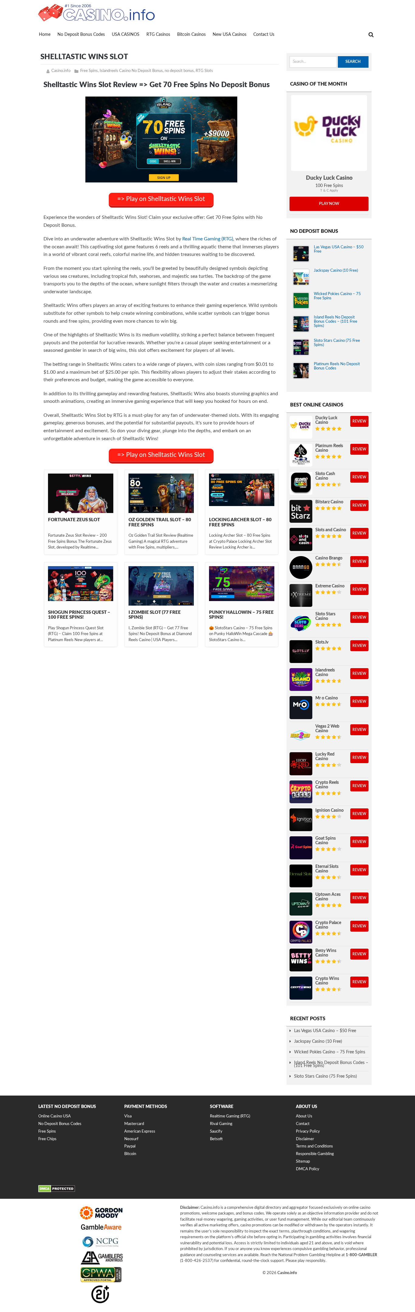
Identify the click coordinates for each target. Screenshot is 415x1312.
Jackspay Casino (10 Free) (336, 270)
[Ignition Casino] (301, 819)
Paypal (129, 1146)
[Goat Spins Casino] (301, 847)
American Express (139, 1132)
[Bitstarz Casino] (301, 511)
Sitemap (303, 1162)
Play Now (329, 204)
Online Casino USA (54, 1116)
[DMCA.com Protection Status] (56, 1191)
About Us (304, 1116)
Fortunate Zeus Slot (74, 520)
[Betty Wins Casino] (301, 960)
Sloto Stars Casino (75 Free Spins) (325, 1076)
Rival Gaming (221, 1124)
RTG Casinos (158, 34)
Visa (128, 1116)
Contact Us (263, 34)
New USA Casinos (229, 34)
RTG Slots (204, 71)
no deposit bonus (179, 71)
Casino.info (60, 71)
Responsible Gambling (315, 1154)
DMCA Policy (307, 1169)
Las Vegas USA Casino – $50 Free (325, 1031)
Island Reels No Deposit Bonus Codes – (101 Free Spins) (335, 321)
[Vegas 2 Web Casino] (301, 735)
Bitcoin (130, 1154)
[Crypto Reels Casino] (301, 791)
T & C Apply (329, 190)
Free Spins (89, 71)
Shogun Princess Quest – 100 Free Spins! (79, 615)
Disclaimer (305, 1139)
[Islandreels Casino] (301, 679)
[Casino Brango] (301, 567)
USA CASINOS (125, 34)
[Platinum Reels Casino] (301, 455)
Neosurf (131, 1139)
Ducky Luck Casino (329, 178)
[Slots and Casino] (301, 539)
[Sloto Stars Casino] (301, 623)
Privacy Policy (308, 1132)
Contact (303, 1124)
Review (359, 421)
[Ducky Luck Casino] (329, 133)
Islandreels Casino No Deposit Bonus (131, 71)
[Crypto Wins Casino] (301, 988)
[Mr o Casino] (301, 707)
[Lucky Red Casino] (301, 763)
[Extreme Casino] (301, 595)
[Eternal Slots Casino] (301, 876)
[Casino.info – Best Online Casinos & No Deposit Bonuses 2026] (96, 12)
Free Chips (47, 1139)
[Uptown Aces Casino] (301, 903)
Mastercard (134, 1124)
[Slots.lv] (301, 651)
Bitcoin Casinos (191, 34)
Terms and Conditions (314, 1146)
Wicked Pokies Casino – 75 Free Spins (329, 1052)
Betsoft (216, 1139)
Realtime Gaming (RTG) (230, 1116)
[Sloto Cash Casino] (301, 483)
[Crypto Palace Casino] (301, 932)
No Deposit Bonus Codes (81, 34)
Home (44, 34)
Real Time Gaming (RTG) (207, 238)
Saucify (216, 1132)
